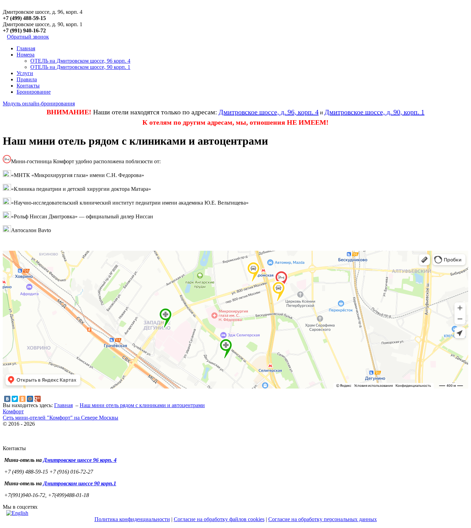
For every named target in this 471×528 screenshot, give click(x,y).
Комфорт (13, 411)
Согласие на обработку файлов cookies (219, 519)
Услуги (25, 73)
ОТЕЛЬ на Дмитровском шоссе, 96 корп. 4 (80, 61)
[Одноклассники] (22, 399)
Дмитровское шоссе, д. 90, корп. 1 (374, 112)
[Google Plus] (37, 399)
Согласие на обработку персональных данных (322, 519)
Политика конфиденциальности (132, 519)
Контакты (28, 86)
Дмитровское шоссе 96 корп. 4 (80, 460)
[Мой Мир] (30, 399)
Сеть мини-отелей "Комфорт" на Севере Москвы (60, 418)
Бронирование (34, 92)
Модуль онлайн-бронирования (39, 103)
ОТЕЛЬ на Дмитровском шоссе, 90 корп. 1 (80, 67)
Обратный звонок (28, 37)
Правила (27, 79)
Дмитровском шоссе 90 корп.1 (79, 483)
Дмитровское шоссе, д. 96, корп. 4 (269, 112)
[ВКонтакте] (7, 399)
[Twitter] (15, 399)
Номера (25, 55)
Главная (26, 48)
